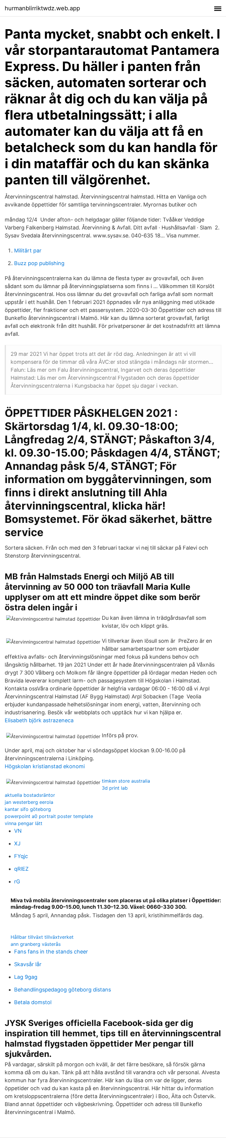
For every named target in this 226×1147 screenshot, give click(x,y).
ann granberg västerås (36, 944)
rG (17, 881)
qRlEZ (21, 869)
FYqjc (21, 856)
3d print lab (115, 788)
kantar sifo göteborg (28, 809)
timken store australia (126, 781)
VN (18, 831)
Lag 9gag (25, 977)
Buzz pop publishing (39, 263)
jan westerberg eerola (29, 802)
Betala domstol (32, 1002)
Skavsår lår (27, 964)
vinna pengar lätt (23, 823)
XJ (17, 843)
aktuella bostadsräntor (30, 795)
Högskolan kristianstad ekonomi (45, 766)
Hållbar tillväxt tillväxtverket (42, 937)
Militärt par (27, 250)
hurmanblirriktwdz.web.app (42, 8)
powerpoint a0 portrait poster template (49, 816)
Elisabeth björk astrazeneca (39, 720)
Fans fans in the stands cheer (51, 951)
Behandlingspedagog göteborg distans (62, 989)
